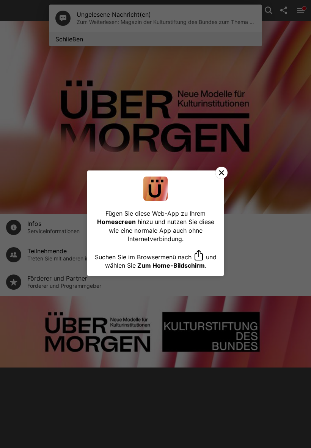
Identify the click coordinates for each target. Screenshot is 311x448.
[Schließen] (221, 173)
